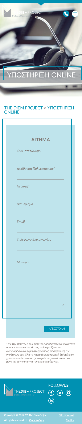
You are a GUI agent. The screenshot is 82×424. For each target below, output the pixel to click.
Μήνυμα (23, 262)
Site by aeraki (66, 415)
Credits (70, 420)
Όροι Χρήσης (36, 420)
